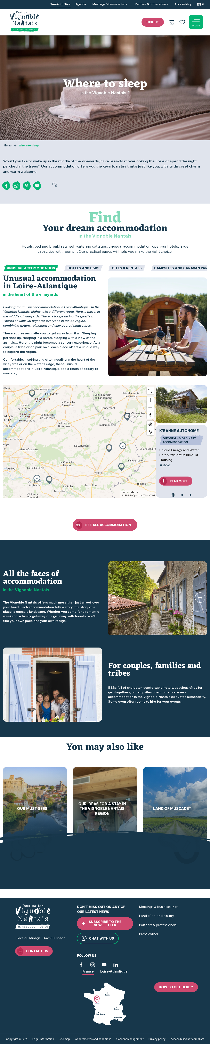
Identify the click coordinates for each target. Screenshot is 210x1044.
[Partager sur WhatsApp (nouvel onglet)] (16, 186)
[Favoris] (182, 22)
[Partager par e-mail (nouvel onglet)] (37, 186)
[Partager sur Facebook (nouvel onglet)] (6, 186)
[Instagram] (93, 965)
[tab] (31, 268)
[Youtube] (104, 965)
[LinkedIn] (116, 965)
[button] (200, 4)
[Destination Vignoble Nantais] (24, 21)
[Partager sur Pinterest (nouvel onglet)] (27, 186)
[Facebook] (81, 965)
